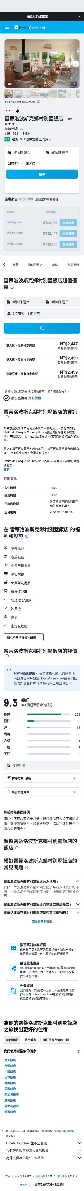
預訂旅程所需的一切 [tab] (56, 1040)
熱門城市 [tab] (30, 1040)
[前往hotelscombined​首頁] (30, 27)
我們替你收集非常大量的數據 (27, 1150)
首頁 (7, 1176)
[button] (79, 16)
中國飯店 (10, 1071)
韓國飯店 (10, 1083)
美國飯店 (10, 1089)
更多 (6, 469)
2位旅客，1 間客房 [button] (21, 163)
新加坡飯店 (11, 1094)
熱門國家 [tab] (12, 1040)
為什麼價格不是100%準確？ (26, 1157)
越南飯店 (10, 1100)
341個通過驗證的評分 (36, 139)
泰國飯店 (10, 1112)
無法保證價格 (66, 1131)
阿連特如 (40, 1176)
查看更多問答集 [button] (42, 921)
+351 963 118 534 (17, 133)
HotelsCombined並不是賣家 (26, 1143)
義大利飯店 (11, 1106)
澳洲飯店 (10, 1060)
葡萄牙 (18, 1176)
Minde (23, 1184)
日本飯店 (10, 1077)
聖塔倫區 (62, 1176)
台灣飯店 (10, 1066)
